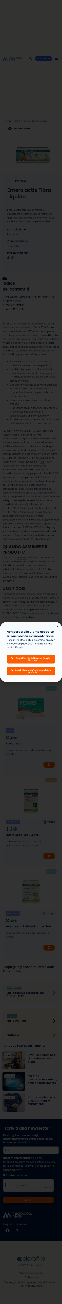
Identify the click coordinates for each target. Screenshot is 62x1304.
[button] (57, 626)
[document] (31, 652)
